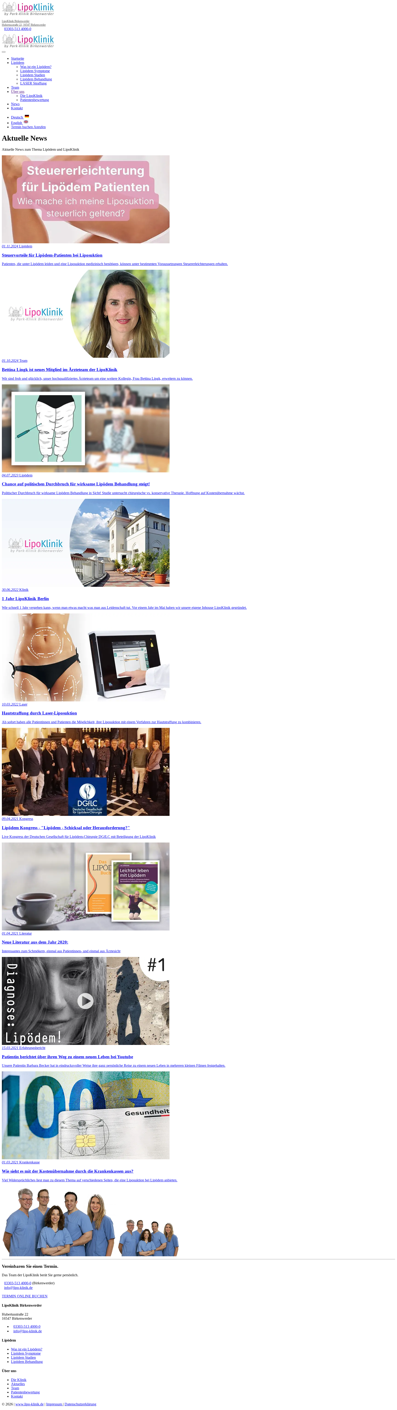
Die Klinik (18, 1380)
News (15, 104)
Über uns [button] (17, 92)
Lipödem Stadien (32, 75)
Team (15, 87)
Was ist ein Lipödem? (35, 67)
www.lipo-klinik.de (29, 1404)
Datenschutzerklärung (80, 1404)
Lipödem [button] (17, 63)
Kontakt (17, 108)
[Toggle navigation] (4, 52)
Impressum (54, 1404)
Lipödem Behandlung (36, 79)
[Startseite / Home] (28, 46)
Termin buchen (22, 127)
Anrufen (40, 127)
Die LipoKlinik (31, 96)
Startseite (17, 58)
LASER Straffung (33, 83)
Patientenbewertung (34, 100)
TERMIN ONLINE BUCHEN (25, 1296)
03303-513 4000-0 (17, 29)
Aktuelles (18, 1384)
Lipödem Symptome (35, 71)
